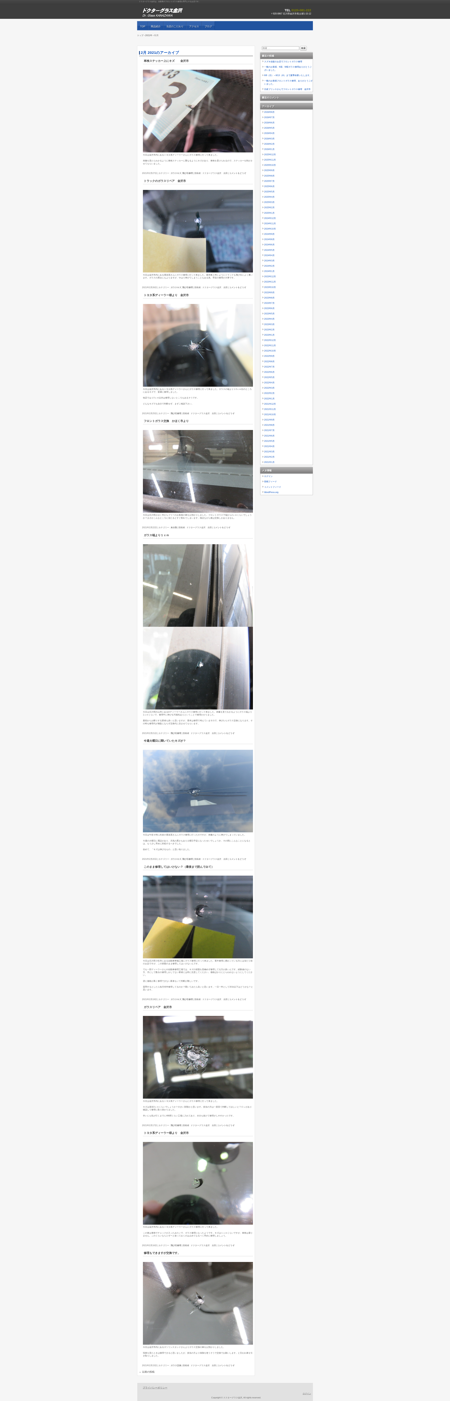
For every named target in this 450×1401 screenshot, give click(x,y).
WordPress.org (271, 492)
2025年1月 (269, 213)
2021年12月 (270, 404)
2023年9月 (269, 292)
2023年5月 (269, 313)
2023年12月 (270, 276)
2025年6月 (269, 186)
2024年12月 (270, 218)
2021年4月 (269, 446)
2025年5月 (269, 191)
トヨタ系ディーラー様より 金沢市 (166, 295)
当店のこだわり (175, 26)
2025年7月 (269, 181)
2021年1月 (269, 462)
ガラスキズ (176, 173)
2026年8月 (269, 112)
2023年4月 (269, 319)
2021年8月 (269, 425)
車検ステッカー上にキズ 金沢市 (166, 60)
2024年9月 (269, 234)
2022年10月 (270, 351)
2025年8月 (269, 176)
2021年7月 (269, 430)
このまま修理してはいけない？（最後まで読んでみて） (179, 866)
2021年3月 (269, 451)
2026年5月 (269, 128)
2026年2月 (269, 144)
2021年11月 (270, 409)
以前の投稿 (147, 1371)
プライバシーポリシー (155, 1387)
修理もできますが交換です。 (162, 1252)
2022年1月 (269, 398)
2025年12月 (270, 154)
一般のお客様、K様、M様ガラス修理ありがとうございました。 (288, 68)
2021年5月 (269, 441)
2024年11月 (270, 223)
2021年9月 (269, 420)
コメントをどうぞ (237, 173)
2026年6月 (269, 122)
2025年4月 (269, 197)
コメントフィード (272, 487)
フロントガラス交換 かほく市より (166, 420)
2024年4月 (269, 255)
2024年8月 (269, 239)
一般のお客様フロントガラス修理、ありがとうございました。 (288, 82)
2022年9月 (269, 356)
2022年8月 (269, 361)
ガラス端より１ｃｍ (156, 535)
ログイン (268, 476)
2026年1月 (269, 149)
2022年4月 (269, 382)
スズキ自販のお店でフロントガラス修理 (283, 61)
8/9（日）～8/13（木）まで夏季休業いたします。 (287, 75)
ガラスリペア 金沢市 (158, 1007)
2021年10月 (270, 414)
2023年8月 (269, 298)
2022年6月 (269, 372)
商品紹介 (156, 26)
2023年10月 (270, 287)
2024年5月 (269, 250)
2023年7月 (269, 303)
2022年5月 (269, 377)
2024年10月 (270, 229)
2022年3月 (269, 388)
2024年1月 (269, 271)
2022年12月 (270, 340)
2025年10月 (270, 165)
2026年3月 (269, 138)
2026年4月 (269, 133)
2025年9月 (269, 170)
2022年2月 (269, 393)
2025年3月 (269, 202)
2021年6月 (269, 436)
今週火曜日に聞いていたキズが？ (165, 740)
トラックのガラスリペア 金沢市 (165, 180)
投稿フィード (270, 481)
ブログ (208, 26)
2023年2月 (269, 329)
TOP (142, 26)
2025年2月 (269, 207)
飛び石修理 (187, 173)
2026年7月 (269, 117)
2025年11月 (270, 160)
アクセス (194, 26)
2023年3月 (269, 324)
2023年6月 (269, 308)
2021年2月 (269, 457)
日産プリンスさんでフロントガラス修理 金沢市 (287, 89)
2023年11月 (270, 282)
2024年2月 (269, 266)
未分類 (174, 527)
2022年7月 (269, 367)
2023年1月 (269, 335)
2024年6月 (269, 244)
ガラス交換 (176, 1365)
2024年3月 (269, 260)
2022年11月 (270, 345)
